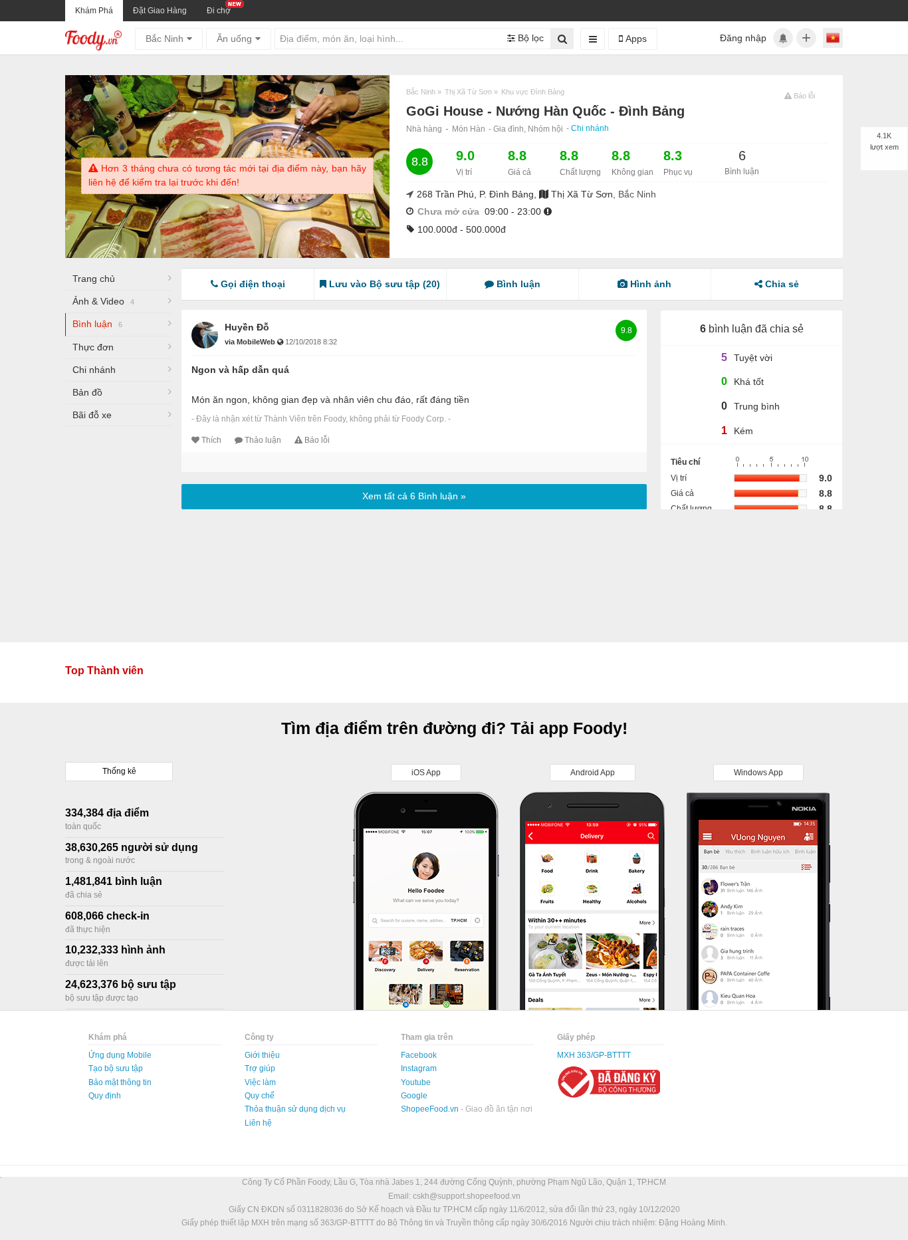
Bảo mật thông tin (120, 1082)
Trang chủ (93, 278)
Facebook (419, 1055)
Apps (635, 38)
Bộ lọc (529, 38)
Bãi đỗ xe (92, 415)
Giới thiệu (262, 1055)
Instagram (419, 1068)
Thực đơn (93, 347)
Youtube (416, 1082)
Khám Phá (94, 10)
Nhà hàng (424, 129)
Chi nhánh (590, 128)
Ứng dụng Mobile (120, 1055)
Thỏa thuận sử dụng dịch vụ (295, 1109)
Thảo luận (263, 440)
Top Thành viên (104, 670)
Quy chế (260, 1095)
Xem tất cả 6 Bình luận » (414, 496)
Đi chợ (219, 10)
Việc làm (260, 1082)
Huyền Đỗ (247, 327)
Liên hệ (258, 1123)
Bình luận (97, 323)
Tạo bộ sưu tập (115, 1068)
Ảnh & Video (103, 301)
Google (414, 1095)
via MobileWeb (251, 342)
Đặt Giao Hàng (160, 10)
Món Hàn (468, 129)
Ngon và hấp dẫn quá (240, 369)
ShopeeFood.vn (431, 1109)
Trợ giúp (260, 1068)
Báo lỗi (317, 440)
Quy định (104, 1095)
